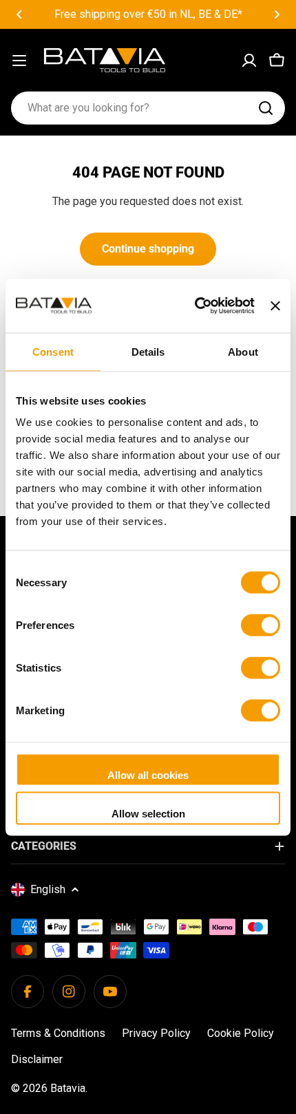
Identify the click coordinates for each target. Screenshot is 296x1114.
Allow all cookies (148, 775)
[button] (19, 14)
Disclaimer (37, 1059)
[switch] (260, 625)
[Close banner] (275, 305)
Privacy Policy (156, 1033)
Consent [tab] (53, 351)
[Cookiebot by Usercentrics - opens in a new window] (195, 305)
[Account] (249, 60)
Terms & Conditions (58, 1033)
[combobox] (148, 108)
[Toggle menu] (19, 60)
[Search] (265, 108)
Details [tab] (148, 351)
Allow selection (148, 813)
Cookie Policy (240, 1033)
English (47, 889)
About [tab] (243, 351)
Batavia (67, 1088)
